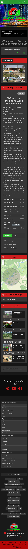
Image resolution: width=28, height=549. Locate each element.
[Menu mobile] (2, 2)
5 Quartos (5, 449)
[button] (4, 71)
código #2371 (10, 479)
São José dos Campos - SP (11, 33)
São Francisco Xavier (8, 408)
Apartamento (6, 430)
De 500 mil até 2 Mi (7, 463)
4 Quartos (5, 447)
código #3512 (11, 487)
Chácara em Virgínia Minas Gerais (12, 320)
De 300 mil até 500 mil (8, 461)
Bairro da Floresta (7, 413)
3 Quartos (5, 444)
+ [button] (3, 261)
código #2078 (14, 497)
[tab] (7, 60)
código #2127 (13, 481)
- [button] (3, 264)
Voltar (24, 35)
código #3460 (14, 511)
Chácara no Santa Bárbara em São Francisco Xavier (12, 330)
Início (5, 31)
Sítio (3, 424)
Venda (10, 31)
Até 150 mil (5, 455)
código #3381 (14, 492)
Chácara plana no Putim (9, 310)
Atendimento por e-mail (15, 533)
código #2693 (14, 503)
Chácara (23, 33)
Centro (4, 405)
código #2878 (11, 508)
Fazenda (4, 433)
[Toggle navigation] (25, 2)
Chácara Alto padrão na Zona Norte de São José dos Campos (14, 353)
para (21, 489)
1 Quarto (4, 438)
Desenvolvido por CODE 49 (14, 547)
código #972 (20, 513)
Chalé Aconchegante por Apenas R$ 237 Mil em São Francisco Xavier (13, 341)
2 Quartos (5, 441)
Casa (3, 427)
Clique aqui (6, 370)
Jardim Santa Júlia (7, 410)
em (13, 484)
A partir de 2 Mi (6, 466)
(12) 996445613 (20, 23)
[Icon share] (7, 388)
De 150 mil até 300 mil (8, 458)
